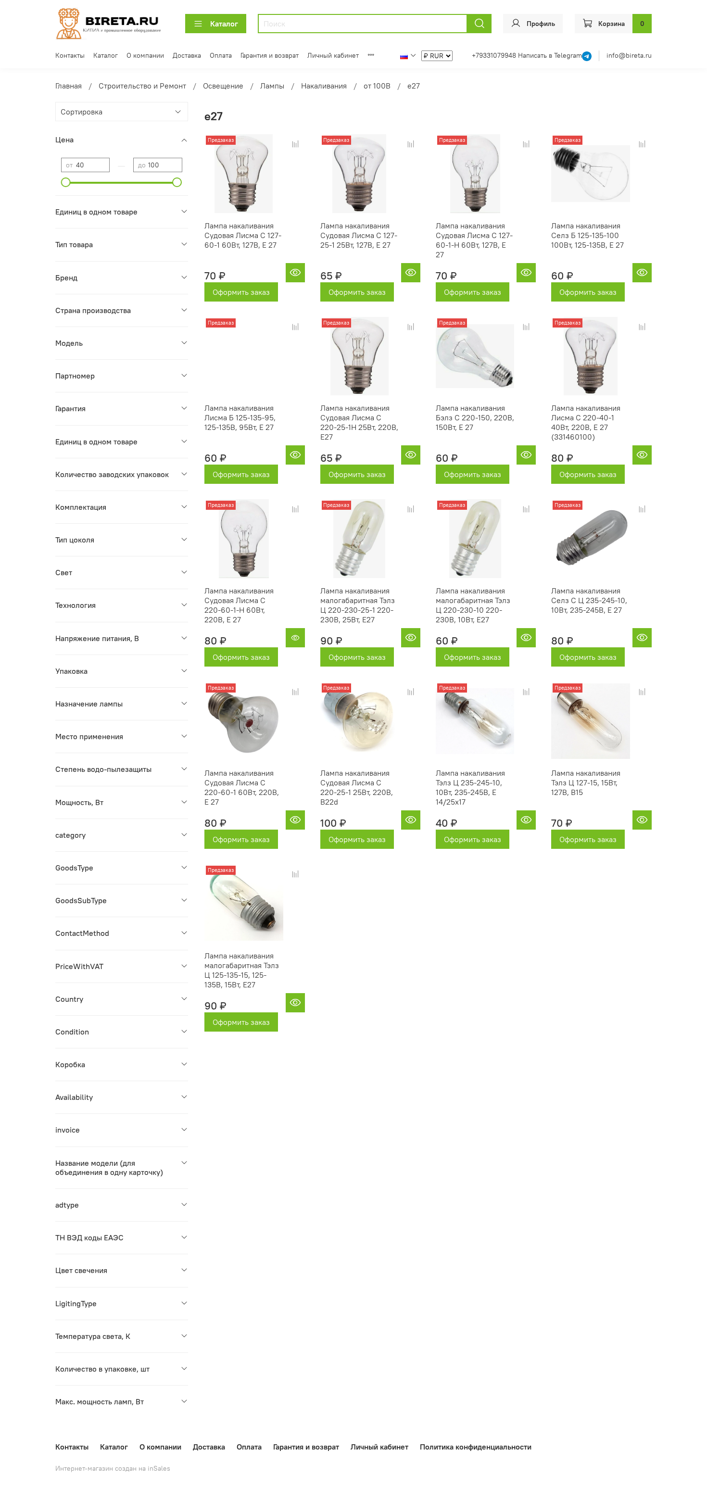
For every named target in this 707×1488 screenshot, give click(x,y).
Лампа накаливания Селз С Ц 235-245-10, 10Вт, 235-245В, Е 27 (589, 600)
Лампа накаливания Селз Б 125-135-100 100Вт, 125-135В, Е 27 (587, 235)
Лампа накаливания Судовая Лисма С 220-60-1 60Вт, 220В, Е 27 (241, 787)
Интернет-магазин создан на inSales (112, 1468)
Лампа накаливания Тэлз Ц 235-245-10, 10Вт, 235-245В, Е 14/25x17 (470, 787)
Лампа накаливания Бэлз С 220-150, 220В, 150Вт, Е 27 (475, 417)
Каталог (224, 23)
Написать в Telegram (550, 55)
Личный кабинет (333, 55)
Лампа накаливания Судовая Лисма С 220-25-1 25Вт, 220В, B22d (356, 787)
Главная (68, 85)
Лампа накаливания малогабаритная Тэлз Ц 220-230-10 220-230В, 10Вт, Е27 (473, 605)
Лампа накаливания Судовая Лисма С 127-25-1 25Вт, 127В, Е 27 (358, 235)
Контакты (70, 55)
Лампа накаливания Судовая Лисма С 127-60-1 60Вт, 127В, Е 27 (242, 235)
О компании (145, 55)
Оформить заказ (241, 292)
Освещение (223, 85)
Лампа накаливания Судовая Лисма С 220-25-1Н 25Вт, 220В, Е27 (359, 422)
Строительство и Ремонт (142, 85)
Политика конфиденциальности (475, 1446)
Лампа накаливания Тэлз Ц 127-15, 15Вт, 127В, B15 (585, 782)
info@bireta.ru (629, 55)
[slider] (66, 182)
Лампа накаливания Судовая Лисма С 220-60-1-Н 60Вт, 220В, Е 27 (239, 605)
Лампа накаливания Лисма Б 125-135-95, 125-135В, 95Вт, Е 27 (240, 417)
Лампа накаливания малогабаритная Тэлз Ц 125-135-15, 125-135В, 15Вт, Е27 (241, 970)
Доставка (187, 55)
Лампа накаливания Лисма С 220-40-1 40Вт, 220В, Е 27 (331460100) (585, 422)
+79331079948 (495, 55)
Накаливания (324, 85)
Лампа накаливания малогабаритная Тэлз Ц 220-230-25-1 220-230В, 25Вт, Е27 (357, 605)
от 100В (377, 85)
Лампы (272, 85)
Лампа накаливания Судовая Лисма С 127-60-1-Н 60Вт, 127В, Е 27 (474, 240)
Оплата (221, 55)
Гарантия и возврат (269, 55)
